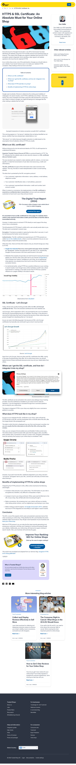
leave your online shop (8, 521)
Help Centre (10, 730)
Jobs (8, 707)
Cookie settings (40, 757)
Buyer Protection (35, 732)
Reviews (33, 735)
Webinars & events (35, 707)
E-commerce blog (35, 710)
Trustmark (33, 730)
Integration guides (12, 727)
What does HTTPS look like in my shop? (19, 84)
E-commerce (18, 614)
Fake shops (34, 737)
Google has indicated (11, 248)
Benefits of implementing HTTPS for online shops (22, 87)
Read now (15, 633)
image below (43, 257)
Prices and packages (12, 737)
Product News (10, 710)
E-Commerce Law (44, 614)
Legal (23, 757)
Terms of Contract (11, 735)
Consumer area (35, 727)
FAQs (8, 732)
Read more (62, 42)
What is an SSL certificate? (15, 76)
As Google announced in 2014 (33, 506)
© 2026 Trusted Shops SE (13, 757)
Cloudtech (31, 298)
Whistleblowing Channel (13, 715)
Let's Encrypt (28, 353)
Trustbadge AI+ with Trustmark (38, 705)
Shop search (10, 712)
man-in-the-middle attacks (14, 239)
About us (9, 705)
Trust (10, 8)
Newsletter (33, 712)
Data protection (30, 757)
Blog (5, 8)
